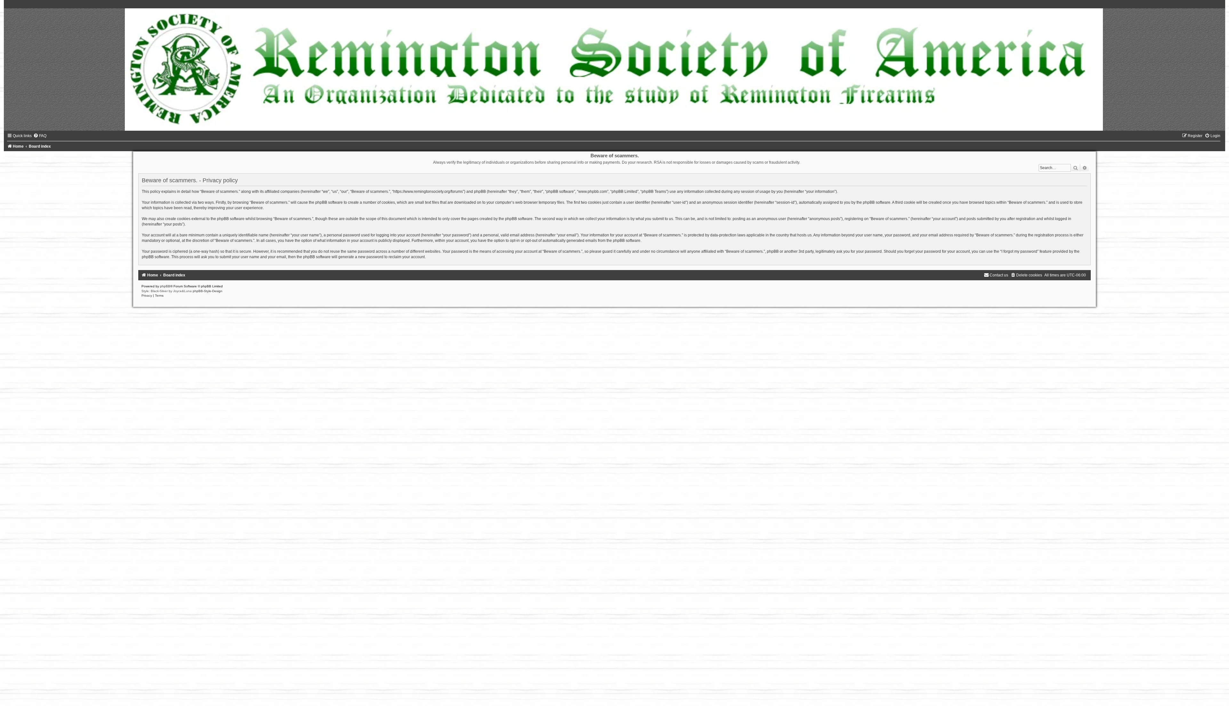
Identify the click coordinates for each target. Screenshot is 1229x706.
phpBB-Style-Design (207, 291)
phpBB (165, 286)
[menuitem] (39, 136)
